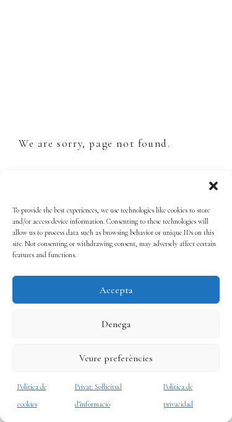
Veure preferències (116, 358)
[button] (213, 186)
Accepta (116, 290)
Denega (116, 324)
